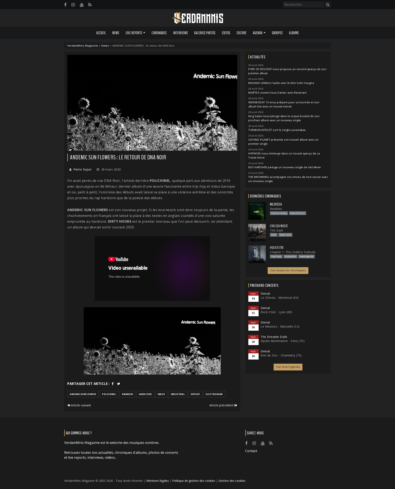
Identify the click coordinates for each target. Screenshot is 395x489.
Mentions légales (157, 481)
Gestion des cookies (231, 481)
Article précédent (222, 405)
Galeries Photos (204, 33)
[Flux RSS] (90, 4)
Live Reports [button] (133, 33)
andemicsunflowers (83, 394)
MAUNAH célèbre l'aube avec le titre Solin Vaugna (281, 83)
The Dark (276, 230)
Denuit (265, 293)
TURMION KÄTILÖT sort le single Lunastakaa (277, 130)
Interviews (180, 33)
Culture (241, 33)
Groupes (277, 33)
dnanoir (127, 394)
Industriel (290, 256)
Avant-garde (307, 256)
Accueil (101, 33)
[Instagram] (73, 4)
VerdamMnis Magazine (82, 45)
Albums (294, 33)
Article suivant (80, 405)
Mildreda (276, 204)
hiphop (195, 394)
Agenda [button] (258, 33)
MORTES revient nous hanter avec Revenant (277, 92)
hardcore (145, 394)
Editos (226, 33)
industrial (178, 394)
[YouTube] (81, 4)
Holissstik (276, 247)
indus (161, 394)
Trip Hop (276, 256)
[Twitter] (118, 383)
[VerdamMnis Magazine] (197, 18)
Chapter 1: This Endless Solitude (293, 252)
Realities (276, 209)
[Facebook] (65, 4)
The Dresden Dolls (274, 337)
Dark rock (285, 234)
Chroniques (159, 33)
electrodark (214, 394)
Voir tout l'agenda (288, 367)
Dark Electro (297, 213)
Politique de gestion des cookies (193, 481)
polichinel (109, 394)
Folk (273, 234)
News (115, 33)
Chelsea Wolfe (279, 225)
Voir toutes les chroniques (288, 270)
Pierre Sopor (82, 169)
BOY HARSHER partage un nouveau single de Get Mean (284, 167)
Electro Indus (279, 213)
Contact (251, 451)
